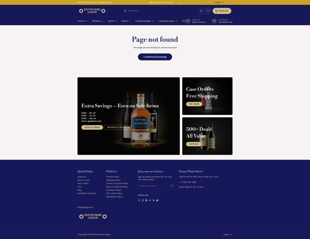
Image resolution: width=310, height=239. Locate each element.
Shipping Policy (113, 180)
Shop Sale (193, 144)
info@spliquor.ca (105, 2)
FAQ (79, 186)
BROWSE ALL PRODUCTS (118, 127)
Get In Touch (84, 180)
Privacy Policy (112, 176)
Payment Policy (113, 190)
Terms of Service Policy (117, 183)
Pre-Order (194, 104)
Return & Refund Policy (117, 186)
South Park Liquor (103, 234)
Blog (80, 190)
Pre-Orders (83, 183)
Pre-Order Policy (114, 193)
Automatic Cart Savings (163, 2)
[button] (222, 11)
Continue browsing (155, 57)
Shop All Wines (92, 127)
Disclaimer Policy (114, 196)
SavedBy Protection (87, 193)
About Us (82, 176)
